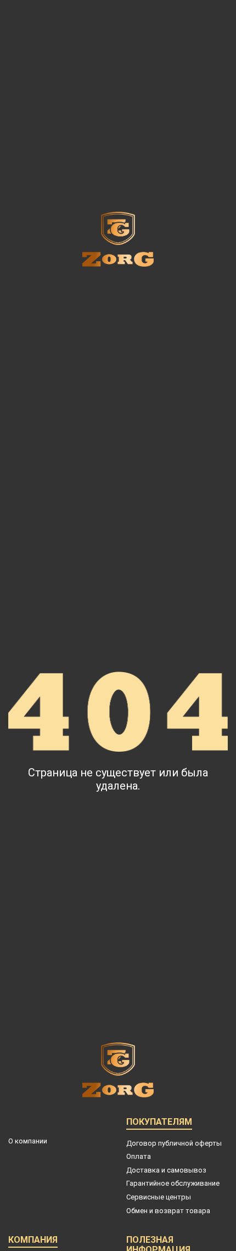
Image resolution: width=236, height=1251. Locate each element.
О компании (27, 1141)
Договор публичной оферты (174, 1143)
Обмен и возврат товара (168, 1211)
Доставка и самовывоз (166, 1170)
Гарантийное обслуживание (173, 1183)
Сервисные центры (158, 1197)
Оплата (138, 1156)
